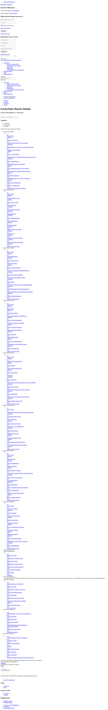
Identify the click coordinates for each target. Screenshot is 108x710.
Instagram (6, 103)
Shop (5, 72)
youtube (6, 102)
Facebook (6, 693)
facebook (6, 100)
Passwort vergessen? (6, 28)
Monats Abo (10, 68)
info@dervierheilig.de (9, 2)
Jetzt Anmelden (15, 10)
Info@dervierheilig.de (9, 680)
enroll (23, 660)
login (18, 660)
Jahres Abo (9, 67)
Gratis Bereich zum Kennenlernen (15, 70)
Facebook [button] (3, 33)
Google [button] (8, 33)
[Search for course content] (16, 117)
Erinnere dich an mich (8, 25)
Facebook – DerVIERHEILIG (11, 705)
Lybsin (5, 105)
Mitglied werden (8, 71)
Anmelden (9, 4)
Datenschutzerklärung (9, 708)
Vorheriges (3, 663)
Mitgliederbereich (8, 74)
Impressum (6, 706)
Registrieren (4, 4)
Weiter (2, 666)
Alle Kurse (6, 62)
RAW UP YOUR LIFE (13, 64)
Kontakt (6, 695)
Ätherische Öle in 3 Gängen (14, 65)
